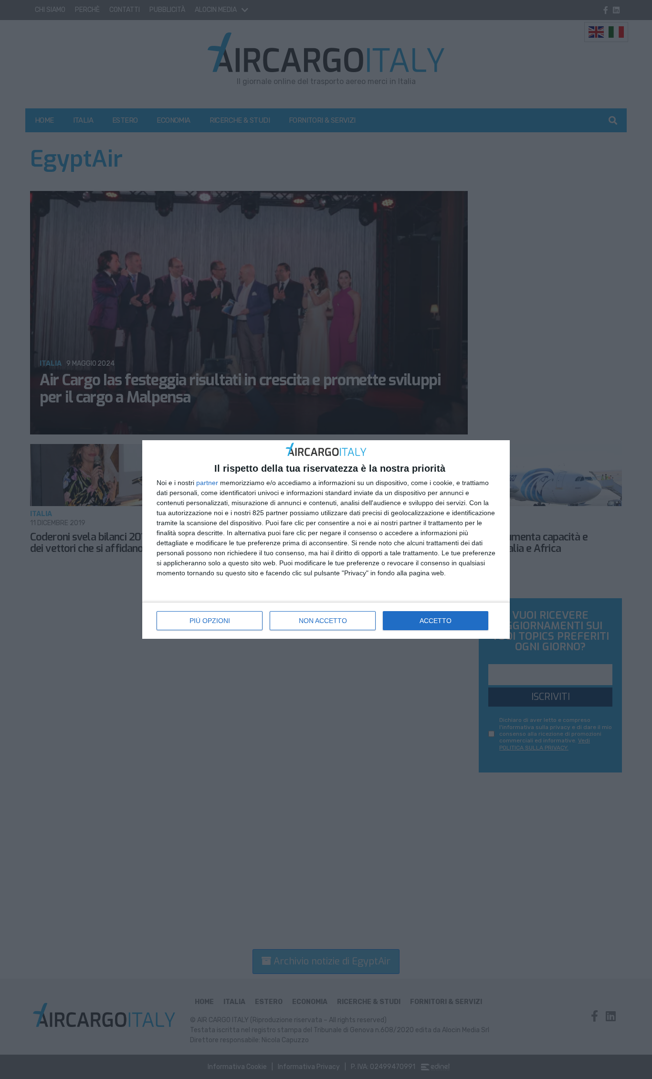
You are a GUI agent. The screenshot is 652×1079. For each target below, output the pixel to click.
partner (207, 482)
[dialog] (326, 539)
